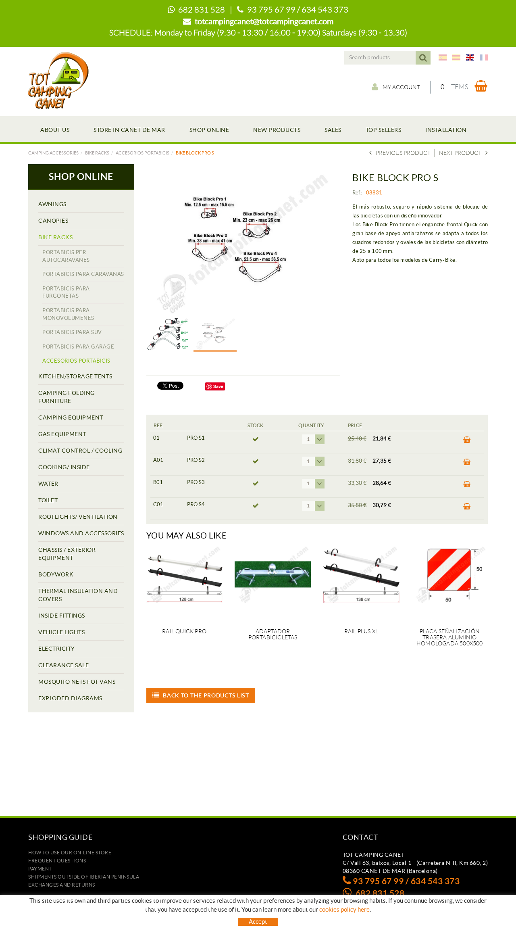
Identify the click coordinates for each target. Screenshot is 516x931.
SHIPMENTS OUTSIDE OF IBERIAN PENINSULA (83, 876)
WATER (48, 483)
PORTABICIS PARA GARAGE (78, 347)
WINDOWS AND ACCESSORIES (81, 533)
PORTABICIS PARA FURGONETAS (66, 292)
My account (401, 87)
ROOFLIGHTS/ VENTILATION (78, 517)
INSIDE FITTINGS (61, 615)
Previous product (403, 153)
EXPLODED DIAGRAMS (70, 698)
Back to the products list (206, 695)
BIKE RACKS (97, 152)
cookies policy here (344, 909)
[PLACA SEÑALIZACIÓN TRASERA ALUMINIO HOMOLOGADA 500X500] (450, 582)
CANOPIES (53, 220)
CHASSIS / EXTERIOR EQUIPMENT (67, 554)
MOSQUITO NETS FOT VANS (76, 681)
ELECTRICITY (56, 648)
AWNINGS (52, 204)
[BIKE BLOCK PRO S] (240, 242)
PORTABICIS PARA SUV (72, 332)
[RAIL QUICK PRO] (184, 582)
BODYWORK (55, 574)
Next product (460, 153)
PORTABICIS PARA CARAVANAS (83, 274)
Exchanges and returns (61, 884)
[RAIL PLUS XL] (361, 582)
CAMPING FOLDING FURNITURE (66, 397)
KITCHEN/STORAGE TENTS (75, 376)
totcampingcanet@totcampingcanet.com (264, 21)
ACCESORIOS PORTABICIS (142, 152)
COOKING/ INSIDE (64, 467)
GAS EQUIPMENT (62, 434)
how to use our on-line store (69, 852)
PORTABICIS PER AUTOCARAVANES (66, 256)
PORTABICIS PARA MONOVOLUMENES (68, 314)
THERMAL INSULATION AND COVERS (78, 595)
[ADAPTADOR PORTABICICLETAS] (273, 582)
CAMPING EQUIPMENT (70, 417)
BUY (464, 442)
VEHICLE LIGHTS (61, 632)
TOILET (48, 500)
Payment (40, 868)
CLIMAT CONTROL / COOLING (80, 450)
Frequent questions (57, 860)
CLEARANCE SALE (63, 665)
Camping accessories (53, 152)
